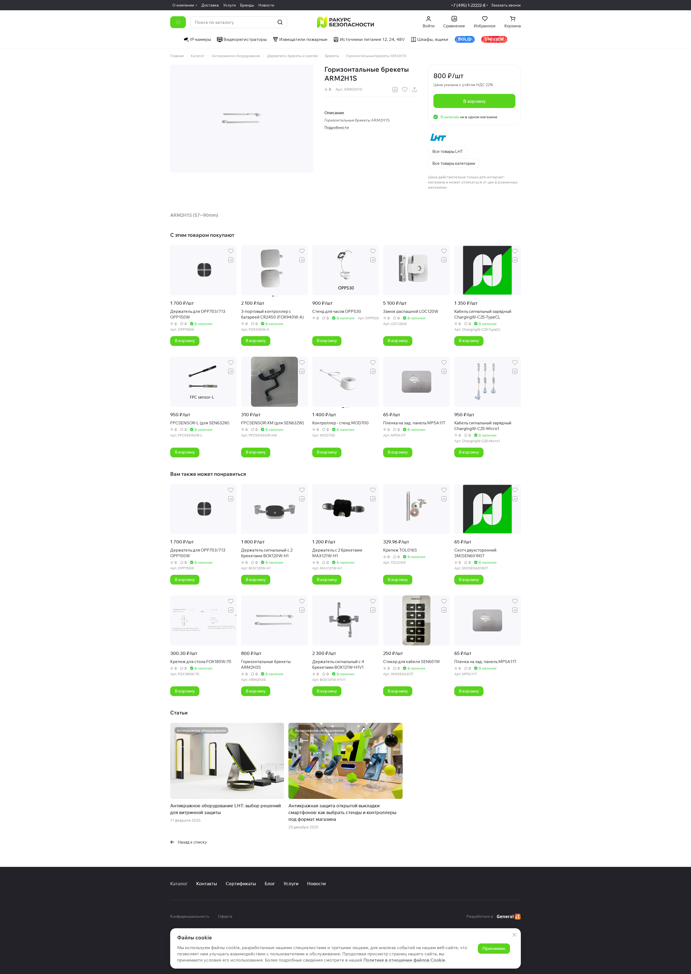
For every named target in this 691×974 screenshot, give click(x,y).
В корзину (474, 101)
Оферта (225, 916)
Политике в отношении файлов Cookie (404, 960)
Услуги (291, 883)
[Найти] (280, 22)
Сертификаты (241, 883)
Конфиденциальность (189, 916)
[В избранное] (404, 89)
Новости (316, 883)
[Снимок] (242, 118)
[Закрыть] (514, 934)
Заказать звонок (506, 5)
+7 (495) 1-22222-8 (468, 5)
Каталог (178, 883)
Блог (270, 883)
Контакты (206, 883)
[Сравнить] (395, 89)
